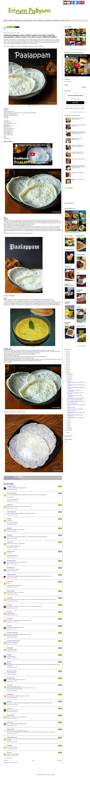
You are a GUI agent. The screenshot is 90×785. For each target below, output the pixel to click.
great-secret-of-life (10, 493)
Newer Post (6, 760)
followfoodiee (9, 551)
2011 (67, 432)
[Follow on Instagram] (4, 29)
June (68, 422)
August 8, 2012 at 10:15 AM (12, 587)
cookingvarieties (10, 574)
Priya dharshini (10, 678)
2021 (67, 359)
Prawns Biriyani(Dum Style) (72, 403)
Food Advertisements (74, 49)
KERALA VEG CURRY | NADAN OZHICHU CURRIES (78, 119)
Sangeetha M (9, 729)
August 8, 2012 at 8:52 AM (12, 570)
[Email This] (18, 477)
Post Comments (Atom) (13, 762)
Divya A (8, 685)
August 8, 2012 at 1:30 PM (12, 637)
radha (8, 701)
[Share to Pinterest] (23, 477)
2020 (67, 361)
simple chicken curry (39, 41)
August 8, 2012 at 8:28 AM (12, 556)
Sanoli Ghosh (9, 567)
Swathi (8, 528)
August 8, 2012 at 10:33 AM (12, 594)
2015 (67, 367)
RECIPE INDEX (17, 20)
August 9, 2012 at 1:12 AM (12, 725)
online (66, 441)
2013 (67, 371)
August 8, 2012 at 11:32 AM (12, 601)
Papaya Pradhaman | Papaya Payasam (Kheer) (76, 401)
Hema (8, 708)
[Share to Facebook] (22, 477)
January (68, 430)
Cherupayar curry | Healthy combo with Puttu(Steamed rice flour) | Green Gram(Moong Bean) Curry (79, 132)
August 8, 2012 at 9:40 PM (12, 697)
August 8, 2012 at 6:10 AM (12, 508)
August (68, 380)
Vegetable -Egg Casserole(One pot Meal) (75, 399)
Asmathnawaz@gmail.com (12, 640)
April (68, 425)
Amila (8, 654)
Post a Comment (8, 758)
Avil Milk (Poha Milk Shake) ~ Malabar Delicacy (77, 139)
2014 (67, 369)
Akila (8, 518)
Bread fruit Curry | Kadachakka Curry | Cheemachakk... (74, 391)
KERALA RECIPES (27, 20)
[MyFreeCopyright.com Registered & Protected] (74, 108)
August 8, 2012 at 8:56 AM (12, 577)
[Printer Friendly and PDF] (11, 27)
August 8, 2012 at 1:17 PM (12, 628)
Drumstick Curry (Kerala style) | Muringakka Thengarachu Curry (78, 153)
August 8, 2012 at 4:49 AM (12, 489)
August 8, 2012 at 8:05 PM (12, 690)
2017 (67, 366)
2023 (67, 356)
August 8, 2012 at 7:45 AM (12, 531)
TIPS (35, 20)
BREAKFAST (9, 478)
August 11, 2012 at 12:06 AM (12, 755)
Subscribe (75, 102)
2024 (67, 354)
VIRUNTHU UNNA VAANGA (12, 635)
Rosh (8, 752)
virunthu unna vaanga (11, 632)
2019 (67, 363)
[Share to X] (21, 477)
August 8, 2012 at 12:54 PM (12, 622)
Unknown (9, 504)
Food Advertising (79, 345)
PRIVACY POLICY (65, 20)
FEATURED (40, 20)
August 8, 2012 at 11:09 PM (12, 704)
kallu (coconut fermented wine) (23, 112)
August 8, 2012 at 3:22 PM (12, 651)
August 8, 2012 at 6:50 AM (12, 515)
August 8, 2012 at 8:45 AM (12, 563)
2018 (67, 364)
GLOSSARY (47, 20)
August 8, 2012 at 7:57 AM (12, 538)
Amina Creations (10, 511)
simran (8, 604)
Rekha (8, 625)
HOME (5, 20)
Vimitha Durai (9, 590)
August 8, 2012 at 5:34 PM (12, 667)
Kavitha (8, 535)
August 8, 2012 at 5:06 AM (12, 501)
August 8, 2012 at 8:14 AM (12, 547)
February (69, 428)
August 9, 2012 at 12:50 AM (12, 718)
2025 (67, 353)
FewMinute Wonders (11, 737)
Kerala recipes (17, 478)
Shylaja (8, 745)
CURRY (12, 478)
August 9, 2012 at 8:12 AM (12, 741)
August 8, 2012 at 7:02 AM (12, 524)
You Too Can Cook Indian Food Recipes (14, 688)
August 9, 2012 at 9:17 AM (12, 748)
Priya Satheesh (11, 664)
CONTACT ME (55, 20)
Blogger (53, 774)
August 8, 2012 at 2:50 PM (12, 644)
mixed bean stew (31, 41)
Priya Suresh (9, 715)
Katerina (8, 722)
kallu (53, 222)
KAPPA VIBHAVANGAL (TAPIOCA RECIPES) (75, 398)
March (68, 427)
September (69, 379)
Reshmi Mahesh (10, 560)
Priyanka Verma (10, 486)
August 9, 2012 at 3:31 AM (12, 733)
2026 (67, 351)
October (68, 377)
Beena (8, 611)
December (69, 374)
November (69, 375)
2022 (67, 358)
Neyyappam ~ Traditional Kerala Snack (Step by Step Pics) (78, 146)
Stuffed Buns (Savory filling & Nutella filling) (75, 409)
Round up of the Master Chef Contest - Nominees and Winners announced (21, 687)
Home (33, 760)
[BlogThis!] (19, 477)
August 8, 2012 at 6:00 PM (12, 674)
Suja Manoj (9, 694)
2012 (67, 372)
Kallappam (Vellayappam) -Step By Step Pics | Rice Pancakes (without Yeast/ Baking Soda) (78, 166)
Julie (8, 661)
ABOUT (10, 20)
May (68, 423)
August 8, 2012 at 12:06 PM (12, 608)
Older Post (59, 760)
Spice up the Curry (10, 671)
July (68, 420)
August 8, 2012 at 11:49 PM (12, 711)
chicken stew (10, 41)
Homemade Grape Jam (71, 410)
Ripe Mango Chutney (71, 407)
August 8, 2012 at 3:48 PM (12, 658)
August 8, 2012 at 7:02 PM (12, 681)
